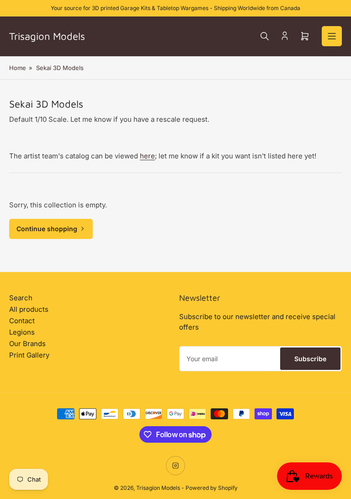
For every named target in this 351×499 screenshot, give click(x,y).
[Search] (265, 36)
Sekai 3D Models (60, 67)
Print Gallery (29, 355)
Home (17, 67)
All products (28, 309)
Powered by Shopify (212, 487)
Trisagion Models (158, 487)
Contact (22, 320)
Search (20, 297)
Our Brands (27, 343)
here (147, 156)
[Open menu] (332, 36)
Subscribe (310, 359)
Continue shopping (46, 229)
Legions (22, 332)
